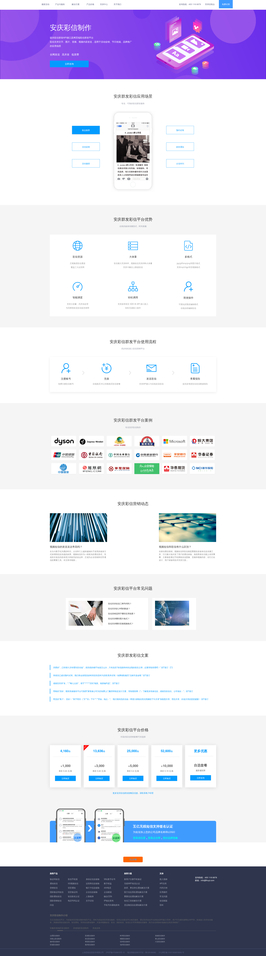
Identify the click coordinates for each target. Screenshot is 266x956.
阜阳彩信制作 (90, 941)
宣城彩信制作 (55, 944)
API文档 (163, 883)
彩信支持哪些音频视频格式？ (120, 623)
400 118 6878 (195, 4)
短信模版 (163, 900)
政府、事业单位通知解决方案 (136, 887)
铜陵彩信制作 (125, 938)
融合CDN (108, 896)
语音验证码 (73, 892)
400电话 (107, 887)
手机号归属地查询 (111, 904)
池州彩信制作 (125, 944)
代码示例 (163, 887)
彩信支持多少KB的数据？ (119, 608)
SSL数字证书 (109, 879)
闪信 (52, 904)
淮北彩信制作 (90, 938)
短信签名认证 (74, 896)
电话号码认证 (74, 900)
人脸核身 (90, 896)
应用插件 (163, 892)
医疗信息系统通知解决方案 (135, 892)
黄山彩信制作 (160, 938)
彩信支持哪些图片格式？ (119, 618)
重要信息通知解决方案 (134, 896)
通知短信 (54, 883)
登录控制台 (210, 4)
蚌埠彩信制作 (125, 935)
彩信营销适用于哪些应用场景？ (121, 613)
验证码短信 (55, 879)
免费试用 (226, 4)
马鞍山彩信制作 (56, 938)
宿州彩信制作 (125, 941)
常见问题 (163, 896)
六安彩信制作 (160, 941)
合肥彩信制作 (55, 935)
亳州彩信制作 (90, 944)
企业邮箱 (108, 892)
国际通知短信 (56, 896)
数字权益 (108, 883)
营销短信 (54, 887)
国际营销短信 (56, 900)
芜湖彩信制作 (90, 935)
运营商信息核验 (92, 883)
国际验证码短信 (56, 892)
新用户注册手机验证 (133, 879)
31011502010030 (175, 952)
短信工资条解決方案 (133, 900)
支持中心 (104, 4)
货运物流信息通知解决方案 (135, 904)
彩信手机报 (73, 879)
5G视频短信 (73, 883)
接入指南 (163, 879)
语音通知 (72, 887)
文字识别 (90, 900)
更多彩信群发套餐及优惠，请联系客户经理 (133, 793)
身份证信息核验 (92, 879)
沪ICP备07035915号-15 (115, 952)
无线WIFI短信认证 (132, 883)
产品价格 (90, 4)
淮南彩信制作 (160, 935)
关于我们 (117, 4)
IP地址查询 (108, 900)
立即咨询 (69, 63)
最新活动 (45, 4)
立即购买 (65, 778)
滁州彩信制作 (55, 941)
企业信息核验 (92, 892)
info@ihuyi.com (207, 880)
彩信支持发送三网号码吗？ (119, 603)
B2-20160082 (150, 952)
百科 (161, 904)
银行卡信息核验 (92, 887)
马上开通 (133, 859)
